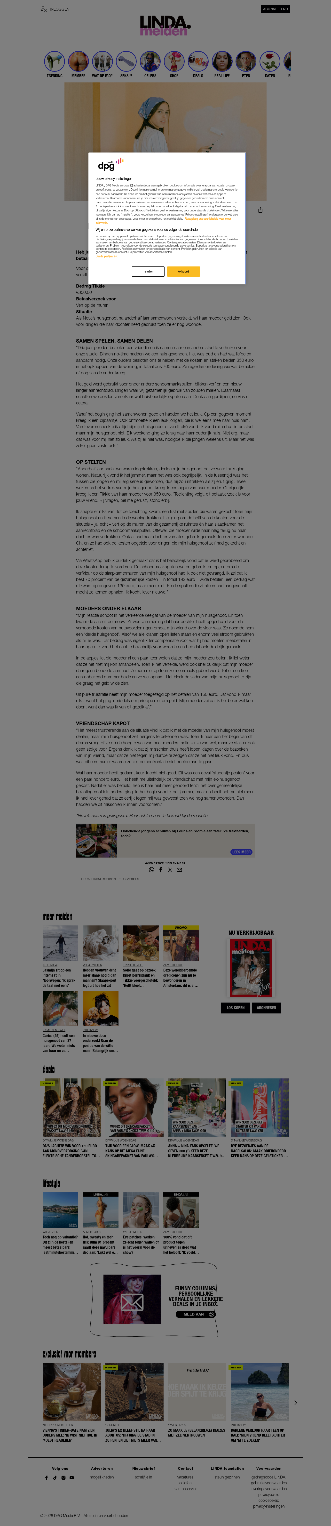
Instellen (148, 271)
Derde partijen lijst (106, 256)
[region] (167, 218)
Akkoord (183, 271)
